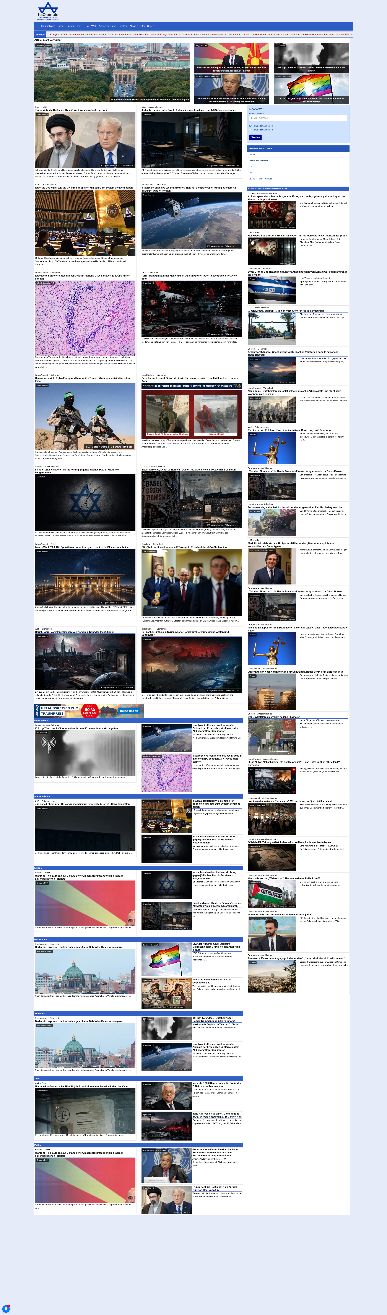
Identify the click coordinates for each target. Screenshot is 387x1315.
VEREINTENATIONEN (260, 178)
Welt (93, 26)
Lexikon (123, 26)
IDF (251, 166)
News (133, 26)
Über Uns (146, 26)
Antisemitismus (107, 26)
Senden (255, 137)
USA (86, 26)
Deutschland (48, 26)
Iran (79, 26)
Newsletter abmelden (263, 130)
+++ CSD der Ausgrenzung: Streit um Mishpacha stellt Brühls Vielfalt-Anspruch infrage (331, 34)
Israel (61, 26)
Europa (71, 26)
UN (250, 172)
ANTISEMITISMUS (258, 160)
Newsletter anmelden (263, 126)
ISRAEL (253, 154)
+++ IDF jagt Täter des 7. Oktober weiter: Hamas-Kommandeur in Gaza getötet (103, 34)
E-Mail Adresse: (256, 113)
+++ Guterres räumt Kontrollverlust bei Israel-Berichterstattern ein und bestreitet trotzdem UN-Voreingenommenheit (215, 34)
